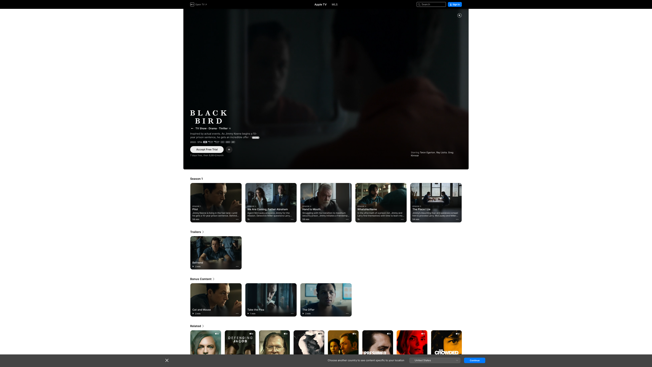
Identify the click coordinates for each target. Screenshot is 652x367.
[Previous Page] (186, 202)
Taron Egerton (427, 152)
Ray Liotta (441, 152)
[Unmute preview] (459, 15)
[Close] (166, 360)
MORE (255, 137)
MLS (335, 4)
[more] (237, 219)
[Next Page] (465, 202)
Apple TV (320, 4)
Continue (475, 360)
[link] (197, 232)
